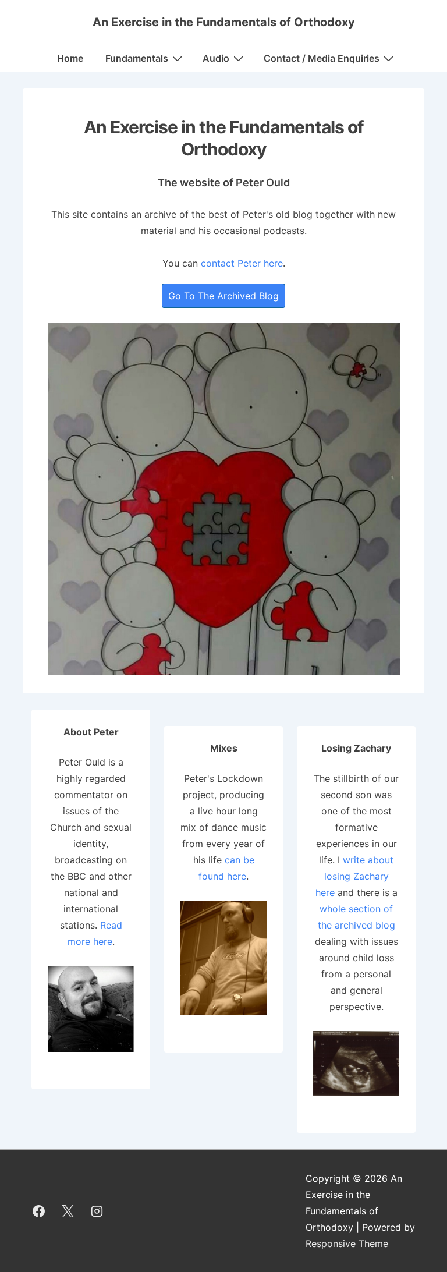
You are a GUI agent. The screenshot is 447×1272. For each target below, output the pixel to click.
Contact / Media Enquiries (321, 58)
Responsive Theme (347, 1243)
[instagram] (97, 1211)
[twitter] (68, 1211)
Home (70, 58)
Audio (216, 58)
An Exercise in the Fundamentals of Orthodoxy (224, 22)
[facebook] (39, 1211)
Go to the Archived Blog (223, 296)
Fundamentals (136, 58)
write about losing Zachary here (354, 876)
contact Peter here (242, 263)
